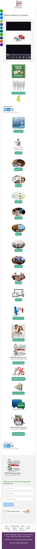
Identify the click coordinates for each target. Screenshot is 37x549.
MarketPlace (18, 169)
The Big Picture (18, 434)
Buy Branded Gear (18, 340)
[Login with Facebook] (5, 109)
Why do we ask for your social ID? (11, 112)
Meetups (18, 234)
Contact (21, 528)
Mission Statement (18, 363)
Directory (18, 185)
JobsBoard (18, 250)
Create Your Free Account (18, 93)
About (23, 526)
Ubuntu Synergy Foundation (23, 539)
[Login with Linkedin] (8, 109)
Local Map (18, 201)
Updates (14, 528)
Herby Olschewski (22, 543)
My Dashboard (18, 131)
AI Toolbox (18, 153)
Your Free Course (18, 318)
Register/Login (15, 526)
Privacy (15, 530)
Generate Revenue (18, 393)
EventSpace (18, 266)
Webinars (18, 299)
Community (18, 218)
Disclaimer (22, 530)
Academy (18, 282)
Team (28, 526)
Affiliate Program (18, 379)
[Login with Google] (12, 109)
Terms (9, 530)
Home (6, 526)
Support (28, 528)
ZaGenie (13, 534)
